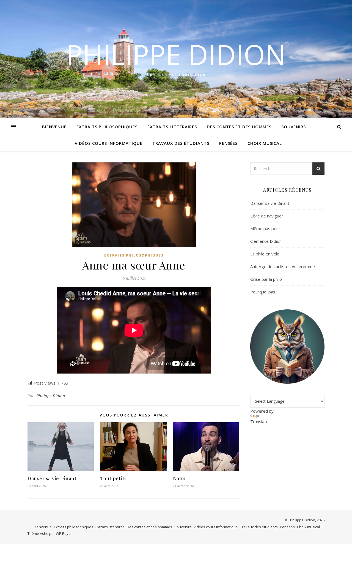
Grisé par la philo (266, 279)
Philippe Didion (176, 54)
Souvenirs (293, 126)
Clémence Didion (266, 241)
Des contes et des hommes (239, 126)
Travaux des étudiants (180, 143)
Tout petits (113, 478)
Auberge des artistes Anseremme (282, 266)
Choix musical (265, 143)
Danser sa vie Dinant (52, 478)
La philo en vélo (264, 254)
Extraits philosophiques (107, 126)
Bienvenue (54, 126)
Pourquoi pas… (264, 292)
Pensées (228, 143)
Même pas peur (265, 228)
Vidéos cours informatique (108, 143)
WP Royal (64, 533)
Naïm (179, 478)
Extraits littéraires (172, 126)
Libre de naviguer (266, 216)
